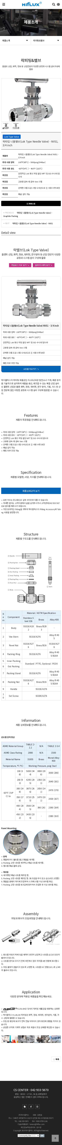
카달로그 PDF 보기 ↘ (20, 265)
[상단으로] (55, 1138)
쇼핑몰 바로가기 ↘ (31, 368)
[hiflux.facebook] (31, 1106)
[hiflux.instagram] (37, 1106)
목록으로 (31, 203)
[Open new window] (42, 1135)
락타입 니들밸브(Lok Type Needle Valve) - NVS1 (32, 223)
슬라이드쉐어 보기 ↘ (43, 265)
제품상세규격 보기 (31, 490)
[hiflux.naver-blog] (24, 1106)
